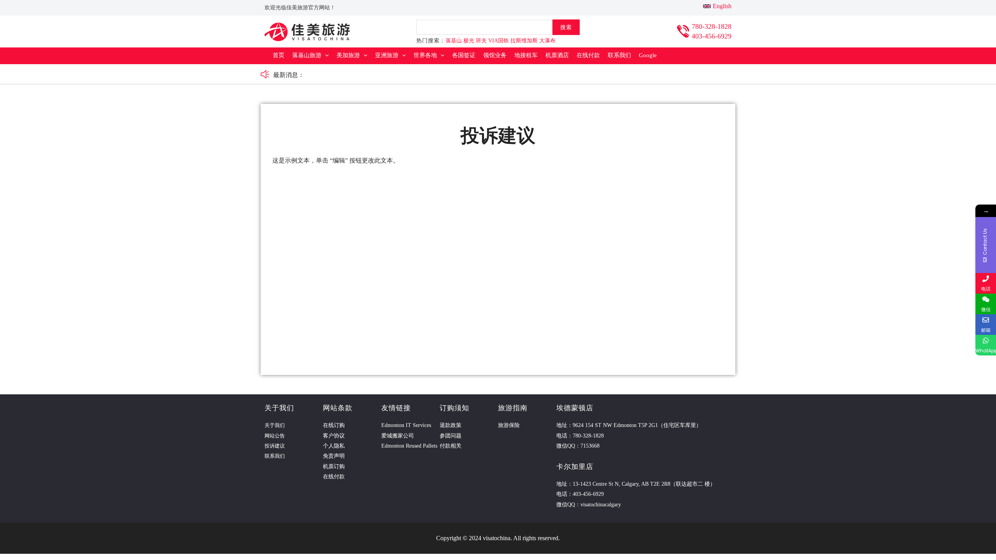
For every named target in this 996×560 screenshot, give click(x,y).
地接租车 (526, 55)
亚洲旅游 (386, 55)
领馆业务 (495, 55)
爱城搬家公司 (397, 436)
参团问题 (450, 436)
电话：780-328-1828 (580, 436)
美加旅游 (348, 55)
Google (648, 55)
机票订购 (334, 466)
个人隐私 (334, 446)
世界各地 (425, 55)
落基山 (453, 41)
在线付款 (588, 55)
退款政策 (450, 425)
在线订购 (334, 425)
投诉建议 (275, 446)
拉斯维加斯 (524, 41)
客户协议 (334, 436)
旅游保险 (509, 425)
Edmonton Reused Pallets (409, 446)
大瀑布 (547, 41)
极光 (468, 41)
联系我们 (619, 55)
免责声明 (334, 456)
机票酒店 (557, 55)
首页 (278, 55)
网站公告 (275, 436)
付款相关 (450, 446)
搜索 (566, 27)
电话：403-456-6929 (580, 494)
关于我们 (275, 425)
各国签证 (463, 55)
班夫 (481, 41)
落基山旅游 (306, 55)
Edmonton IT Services (406, 425)
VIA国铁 (498, 41)
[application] (325, 56)
